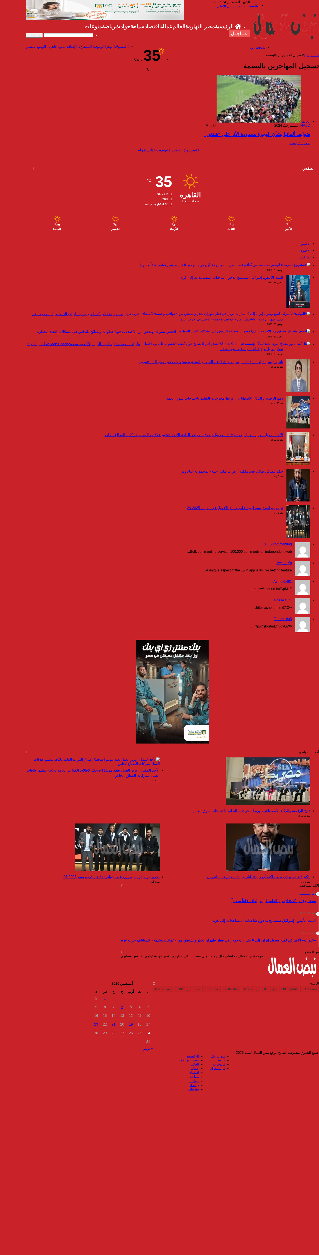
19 (131, 1024)
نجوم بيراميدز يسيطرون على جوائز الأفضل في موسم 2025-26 (235, 508)
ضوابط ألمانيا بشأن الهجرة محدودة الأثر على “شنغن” (257, 134)
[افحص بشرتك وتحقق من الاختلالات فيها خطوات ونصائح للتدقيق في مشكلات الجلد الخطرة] (244, 331)
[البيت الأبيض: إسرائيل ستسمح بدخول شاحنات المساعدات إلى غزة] (298, 306)
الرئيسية (225, 26)
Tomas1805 (283, 619)
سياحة (137, 26)
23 (96, 1024)
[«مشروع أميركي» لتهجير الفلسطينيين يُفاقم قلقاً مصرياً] (269, 265)
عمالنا (166, 26)
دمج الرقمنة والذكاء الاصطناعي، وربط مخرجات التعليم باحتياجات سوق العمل (224, 398)
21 (113, 1024)
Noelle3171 (283, 600)
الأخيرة (305, 250)
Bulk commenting (278, 544)
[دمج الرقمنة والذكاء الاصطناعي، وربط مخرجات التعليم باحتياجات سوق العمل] (298, 427)
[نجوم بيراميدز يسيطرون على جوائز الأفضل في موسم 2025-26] (298, 537)
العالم (179, 26)
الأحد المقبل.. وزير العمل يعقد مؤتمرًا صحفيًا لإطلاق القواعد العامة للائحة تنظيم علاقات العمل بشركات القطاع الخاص (193, 435)
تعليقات (304, 257)
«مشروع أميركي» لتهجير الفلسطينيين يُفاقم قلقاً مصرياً (182, 265)
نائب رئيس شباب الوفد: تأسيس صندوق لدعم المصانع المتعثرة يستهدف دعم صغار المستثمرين (211, 362)
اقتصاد (152, 26)
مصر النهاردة (200, 26)
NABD (305, 125)
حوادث (122, 26)
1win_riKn (284, 563)
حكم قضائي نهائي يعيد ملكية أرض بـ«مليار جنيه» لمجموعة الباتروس (231, 471)
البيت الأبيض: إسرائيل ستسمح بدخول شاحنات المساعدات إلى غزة (232, 278)
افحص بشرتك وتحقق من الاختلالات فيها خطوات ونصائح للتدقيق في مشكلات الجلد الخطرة (106, 332)
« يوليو (148, 1048)
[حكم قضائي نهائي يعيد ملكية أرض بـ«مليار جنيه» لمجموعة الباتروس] (298, 500)
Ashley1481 (282, 581)
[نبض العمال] (284, 40)
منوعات (93, 26)
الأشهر (305, 244)
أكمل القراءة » (299, 143)
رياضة (108, 26)
